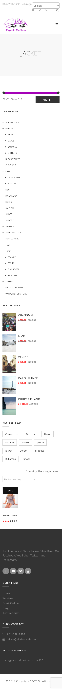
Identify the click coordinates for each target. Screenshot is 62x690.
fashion (9, 442)
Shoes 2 (9, 220)
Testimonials (11, 613)
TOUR (8, 251)
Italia (11, 263)
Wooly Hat (10, 515)
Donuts (12, 153)
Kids (7, 171)
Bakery (9, 128)
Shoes (8, 214)
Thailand (13, 275)
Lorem (23, 450)
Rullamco (10, 458)
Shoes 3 (9, 226)
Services (7, 598)
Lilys (7, 189)
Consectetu (11, 434)
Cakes (11, 140)
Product (39, 450)
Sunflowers (12, 238)
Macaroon (11, 195)
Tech (8, 244)
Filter (47, 99)
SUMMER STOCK (13, 232)
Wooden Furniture (16, 293)
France (12, 257)
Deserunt (31, 434)
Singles (12, 183)
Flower (25, 442)
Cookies (12, 146)
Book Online (10, 603)
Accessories (12, 122)
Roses (8, 202)
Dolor (47, 434)
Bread (11, 134)
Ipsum (40, 442)
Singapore (13, 269)
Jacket (8, 450)
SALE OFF (10, 208)
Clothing (10, 165)
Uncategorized (14, 287)
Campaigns (14, 177)
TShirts (9, 281)
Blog (5, 608)
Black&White (12, 159)
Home (6, 593)
